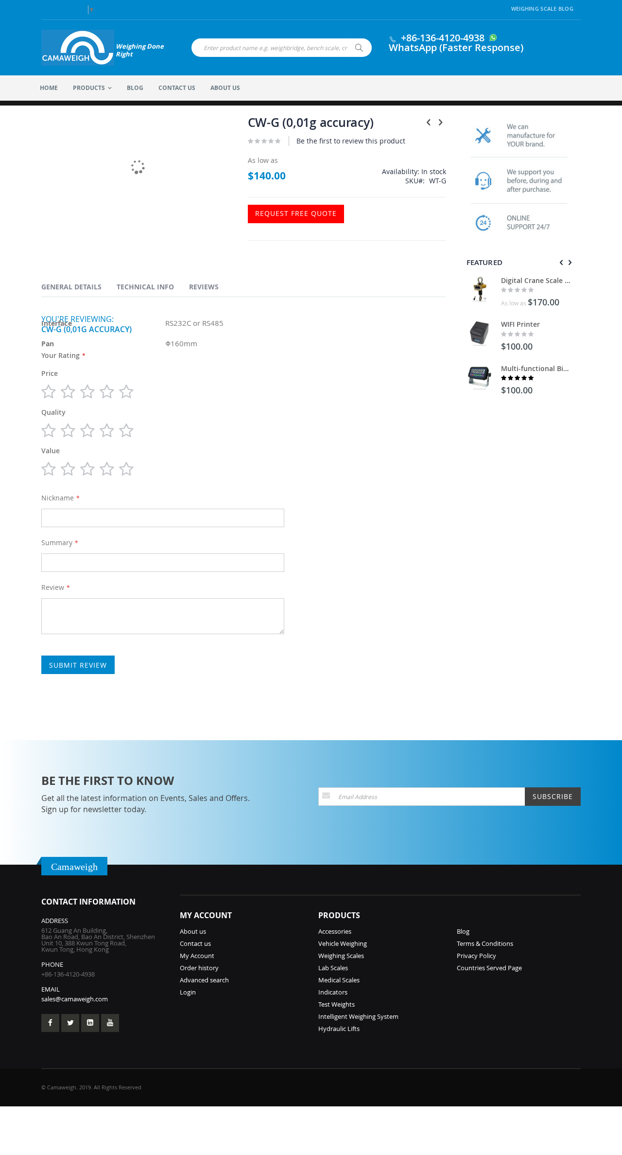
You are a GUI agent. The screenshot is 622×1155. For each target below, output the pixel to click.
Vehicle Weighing (342, 943)
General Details (71, 286)
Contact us (195, 943)
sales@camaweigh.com (74, 999)
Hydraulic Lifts (339, 1028)
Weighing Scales (341, 955)
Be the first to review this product (350, 140)
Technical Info (145, 286)
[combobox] (281, 47)
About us (193, 931)
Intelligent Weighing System (358, 1016)
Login (188, 992)
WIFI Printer (520, 324)
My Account (197, 955)
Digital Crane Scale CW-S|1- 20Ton (536, 280)
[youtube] (110, 1023)
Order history (199, 967)
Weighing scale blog (542, 8)
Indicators (332, 992)
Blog (463, 931)
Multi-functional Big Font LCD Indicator (536, 368)
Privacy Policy (476, 955)
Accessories (334, 931)
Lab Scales (333, 967)
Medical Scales (339, 980)
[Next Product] (440, 122)
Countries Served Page (489, 967)
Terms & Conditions (485, 943)
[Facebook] (50, 1023)
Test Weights (336, 1004)
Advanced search (204, 980)
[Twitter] (70, 1023)
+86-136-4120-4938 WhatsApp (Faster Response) (456, 42)
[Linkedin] (90, 1023)
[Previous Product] (428, 122)
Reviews (204, 286)
